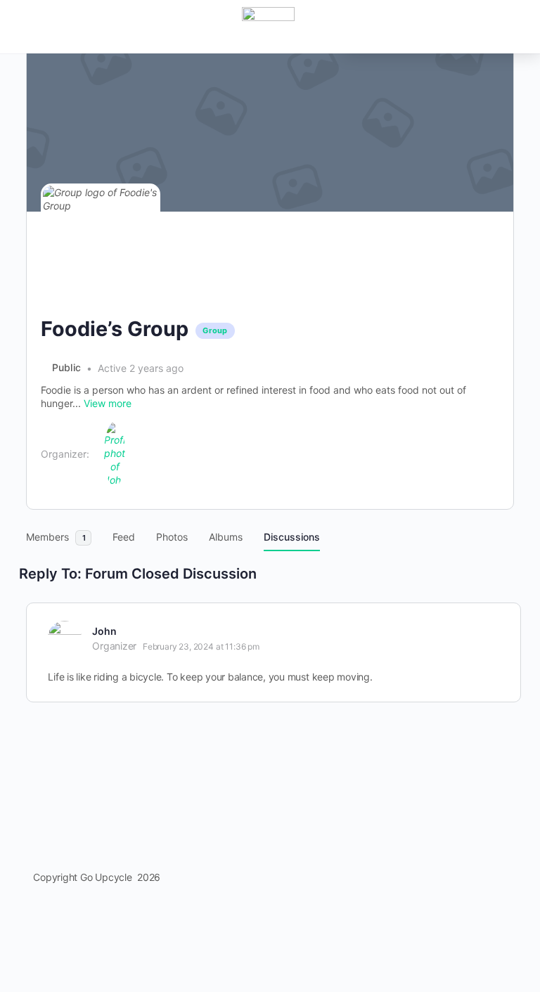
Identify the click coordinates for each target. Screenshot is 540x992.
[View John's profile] (65, 638)
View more (107, 403)
